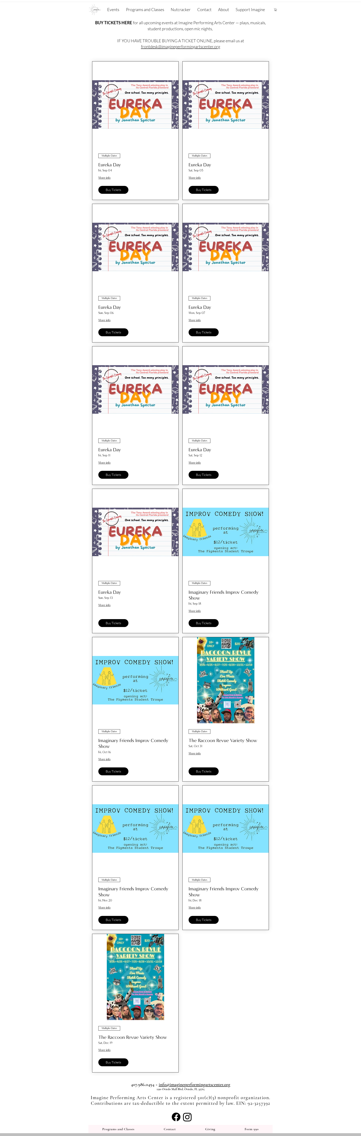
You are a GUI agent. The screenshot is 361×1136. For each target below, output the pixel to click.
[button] (275, 9)
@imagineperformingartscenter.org (189, 46)
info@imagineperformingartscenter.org (194, 1084)
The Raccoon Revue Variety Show (223, 740)
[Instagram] (187, 1117)
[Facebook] (176, 1117)
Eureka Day (109, 165)
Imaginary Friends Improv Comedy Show (224, 595)
